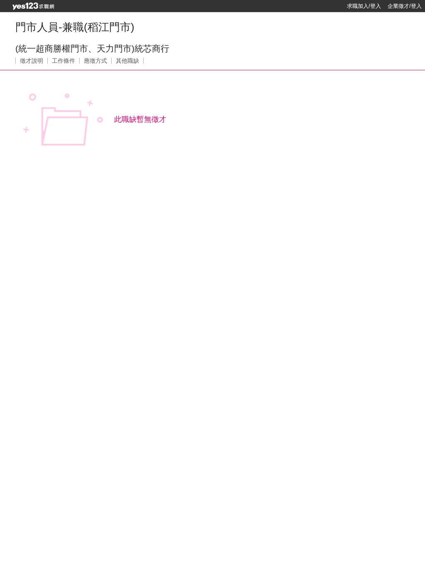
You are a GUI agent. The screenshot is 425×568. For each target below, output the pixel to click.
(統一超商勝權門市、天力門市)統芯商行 (92, 48)
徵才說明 (31, 61)
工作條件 (63, 61)
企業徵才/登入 (405, 6)
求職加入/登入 (364, 6)
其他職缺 (127, 61)
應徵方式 (95, 61)
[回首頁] (33, 6)
